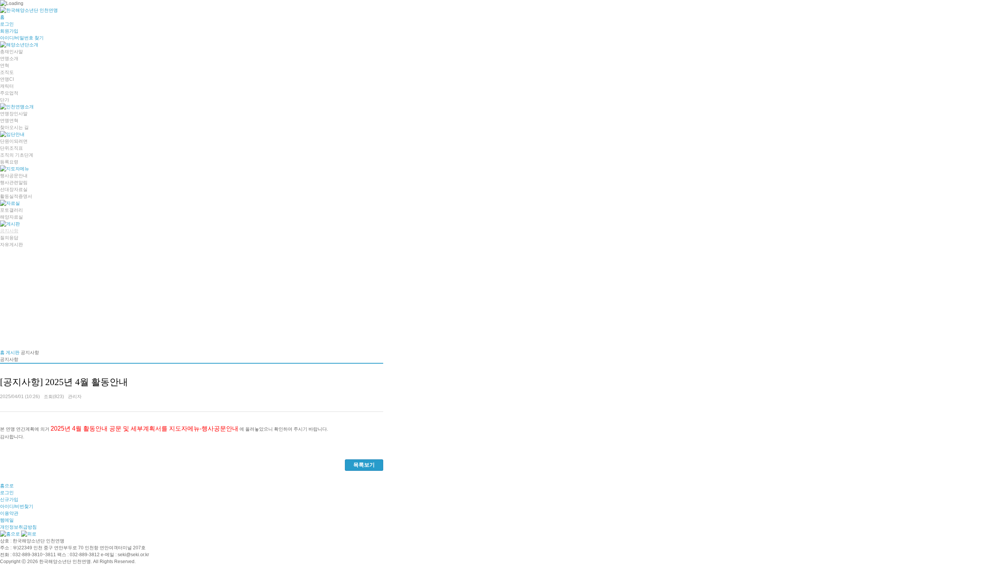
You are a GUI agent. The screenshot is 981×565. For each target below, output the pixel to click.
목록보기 (364, 465)
